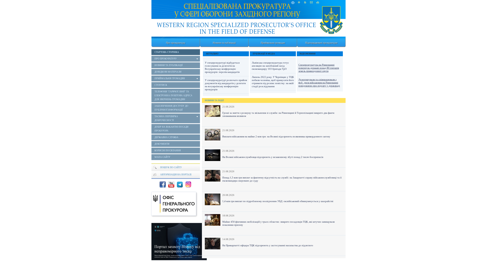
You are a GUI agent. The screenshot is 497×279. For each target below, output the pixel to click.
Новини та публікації (224, 42)
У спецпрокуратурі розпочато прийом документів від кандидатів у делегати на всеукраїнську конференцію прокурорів (226, 85)
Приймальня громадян (273, 42)
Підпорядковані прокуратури (321, 42)
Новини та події (214, 100)
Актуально (212, 54)
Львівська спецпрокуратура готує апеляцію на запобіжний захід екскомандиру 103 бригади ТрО (270, 65)
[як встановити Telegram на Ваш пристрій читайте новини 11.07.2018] (180, 184)
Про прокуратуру (175, 42)
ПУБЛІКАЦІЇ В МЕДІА (264, 54)
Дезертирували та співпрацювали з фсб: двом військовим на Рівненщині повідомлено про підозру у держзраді (319, 82)
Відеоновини (307, 54)
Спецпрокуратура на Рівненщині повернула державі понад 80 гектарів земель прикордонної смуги (318, 67)
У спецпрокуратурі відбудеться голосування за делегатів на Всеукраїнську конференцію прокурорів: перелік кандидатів (222, 67)
